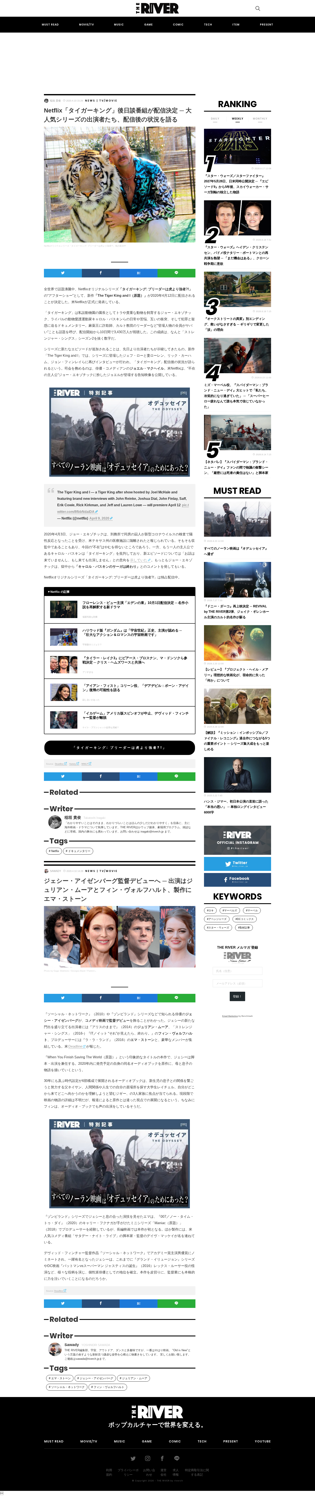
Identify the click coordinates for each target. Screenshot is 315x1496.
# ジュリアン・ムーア (133, 1378)
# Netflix (54, 851)
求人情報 (176, 1472)
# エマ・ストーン (60, 1378)
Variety (72, 764)
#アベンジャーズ (216, 919)
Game (148, 24)
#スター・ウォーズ (218, 927)
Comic (178, 24)
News (90, 100)
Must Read (50, 24)
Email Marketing (230, 1016)
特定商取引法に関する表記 (197, 1472)
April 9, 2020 (99, 518)
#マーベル (252, 910)
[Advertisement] (157, 59)
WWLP (84, 764)
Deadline (59, 764)
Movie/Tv (86, 24)
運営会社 (163, 1472)
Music (119, 24)
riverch (178, 1480)
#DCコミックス (245, 919)
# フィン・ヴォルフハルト (107, 1387)
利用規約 (109, 1472)
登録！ (237, 996)
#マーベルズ (230, 910)
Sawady (55, 871)
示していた (138, 560)
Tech (208, 24)
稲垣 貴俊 (55, 100)
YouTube (263, 1441)
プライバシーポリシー (128, 1472)
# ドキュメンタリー (78, 851)
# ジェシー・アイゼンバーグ (95, 1378)
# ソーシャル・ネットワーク (67, 1387)
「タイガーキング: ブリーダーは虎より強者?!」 (119, 747)
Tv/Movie (108, 100)
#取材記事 (244, 927)
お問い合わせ (149, 1472)
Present (266, 24)
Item (236, 24)
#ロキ (210, 910)
